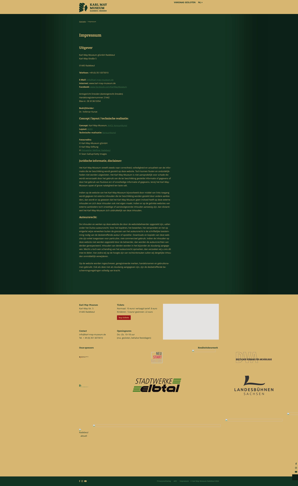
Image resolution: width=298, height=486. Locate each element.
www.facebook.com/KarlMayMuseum (108, 86)
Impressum (184, 481)
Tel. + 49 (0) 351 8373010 (91, 337)
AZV (175, 481)
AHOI (110, 125)
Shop (214, 2)
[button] (193, 323)
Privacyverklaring (164, 481)
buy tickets (124, 317)
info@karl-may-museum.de (100, 79)
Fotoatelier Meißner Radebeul (95, 150)
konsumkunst (120, 125)
